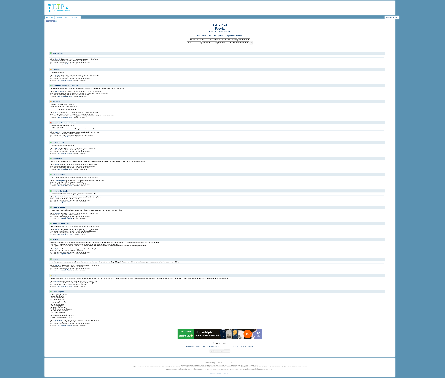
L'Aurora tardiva (58, 175)
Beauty (56, 75)
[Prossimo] (250, 346)
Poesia (220, 28)
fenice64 (57, 164)
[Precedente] (190, 346)
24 (233, 346)
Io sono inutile (58, 142)
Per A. (54, 275)
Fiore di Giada (58, 197)
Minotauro (56, 102)
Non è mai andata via (60, 223)
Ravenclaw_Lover (60, 181)
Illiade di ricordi (58, 207)
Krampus (56, 69)
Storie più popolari (216, 36)
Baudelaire (57, 132)
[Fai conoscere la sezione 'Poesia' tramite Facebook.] (50, 22)
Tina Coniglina (58, 291)
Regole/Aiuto (75, 17)
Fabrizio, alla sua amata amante (64, 123)
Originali (59, 17)
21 (227, 346)
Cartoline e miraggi (59, 85)
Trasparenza (57, 158)
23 (231, 346)
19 (223, 346)
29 (243, 346)
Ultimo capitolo (73, 85)
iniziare (55, 240)
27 (239, 346)
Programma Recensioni (234, 36)
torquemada (58, 320)
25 (235, 346)
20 (225, 346)
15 (216, 346)
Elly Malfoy (57, 249)
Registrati (389, 17)
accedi (395, 17)
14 (214, 346)
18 (221, 346)
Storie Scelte (201, 36)
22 (229, 346)
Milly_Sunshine (59, 91)
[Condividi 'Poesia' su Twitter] (56, 22)
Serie (212, 32)
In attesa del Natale (60, 191)
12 (210, 346)
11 (79, 96)
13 (79, 169)
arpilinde (57, 281)
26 (237, 346)
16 (218, 346)
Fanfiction (49, 17)
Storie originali (219, 25)
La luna (55, 259)
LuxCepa (57, 148)
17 (220, 346)
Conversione (57, 53)
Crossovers (224, 32)
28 (241, 346)
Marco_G (57, 59)
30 (245, 346)
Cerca (66, 17)
